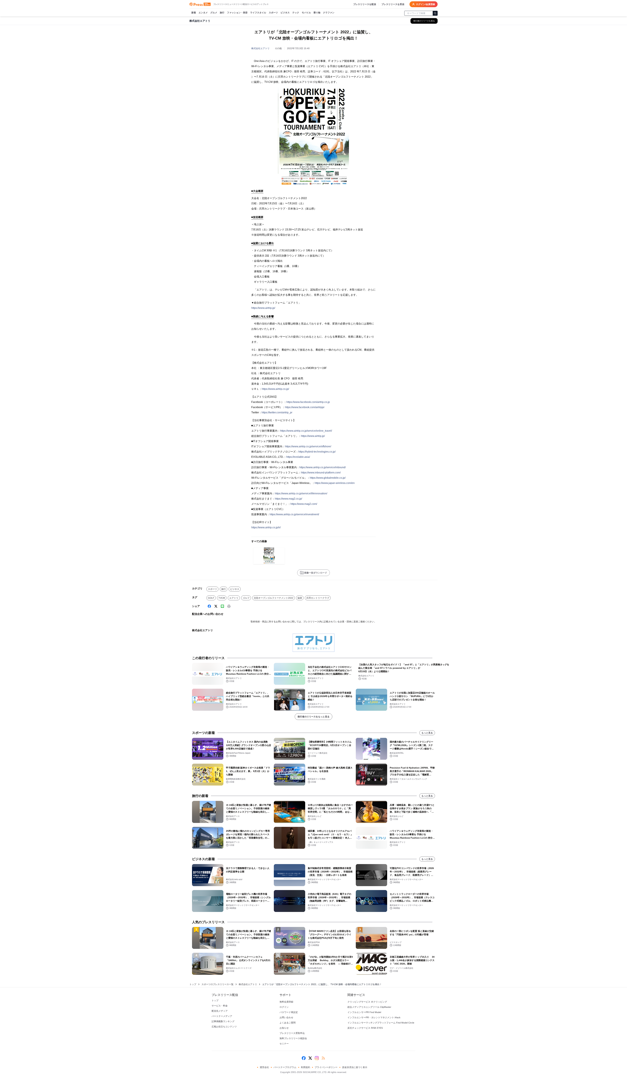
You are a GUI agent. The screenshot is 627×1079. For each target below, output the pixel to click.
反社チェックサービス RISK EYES (365, 1028)
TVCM (221, 598)
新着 (193, 12)
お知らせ (284, 1028)
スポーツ (273, 12)
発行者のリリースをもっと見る (313, 716)
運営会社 (264, 1067)
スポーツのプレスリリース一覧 (217, 984)
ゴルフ (246, 598)
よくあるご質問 (288, 1022)
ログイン (284, 1007)
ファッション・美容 (237, 12)
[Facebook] (209, 606)
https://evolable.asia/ (298, 456)
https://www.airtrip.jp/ (263, 308)
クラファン (328, 12)
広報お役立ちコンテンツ (224, 1026)
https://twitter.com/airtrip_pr (277, 412)
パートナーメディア (222, 1016)
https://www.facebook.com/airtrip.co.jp (308, 402)
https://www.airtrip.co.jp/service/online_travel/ (306, 430)
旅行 (222, 12)
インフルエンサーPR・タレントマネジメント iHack (373, 1017)
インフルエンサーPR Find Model (364, 1012)
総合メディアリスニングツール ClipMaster (369, 1007)
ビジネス (285, 12)
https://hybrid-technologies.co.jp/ (317, 451)
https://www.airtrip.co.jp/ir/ (266, 527)
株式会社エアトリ (260, 48)
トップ (192, 984)
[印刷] (229, 606)
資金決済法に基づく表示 (354, 1067)
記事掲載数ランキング (223, 1021)
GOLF (211, 598)
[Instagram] (317, 1058)
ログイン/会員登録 (425, 4)
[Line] (222, 606)
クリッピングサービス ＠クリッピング (367, 1001)
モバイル (306, 12)
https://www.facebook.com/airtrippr (304, 407)
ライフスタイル (258, 12)
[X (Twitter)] (215, 606)
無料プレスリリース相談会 (293, 1038)
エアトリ (233, 598)
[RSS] (323, 1058)
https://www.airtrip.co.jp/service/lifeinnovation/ (301, 493)
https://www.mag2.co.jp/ (288, 498)
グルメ (213, 12)
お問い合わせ (286, 1017)
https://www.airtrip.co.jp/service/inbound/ (322, 467)
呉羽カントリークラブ (317, 598)
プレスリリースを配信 (364, 4)
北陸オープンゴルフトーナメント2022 (273, 598)
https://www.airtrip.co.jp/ (275, 389)
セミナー (284, 1043)
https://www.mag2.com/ (303, 504)
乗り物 (317, 12)
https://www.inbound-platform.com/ (321, 472)
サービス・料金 (220, 1005)
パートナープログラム (284, 1067)
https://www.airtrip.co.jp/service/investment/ (294, 514)
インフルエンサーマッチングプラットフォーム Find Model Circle (380, 1022)
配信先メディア (220, 1011)
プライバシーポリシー (326, 1067)
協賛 (299, 598)
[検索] (435, 13)
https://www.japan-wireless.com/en (335, 483)
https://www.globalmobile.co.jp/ (328, 477)
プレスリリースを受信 (392, 4)
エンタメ (203, 12)
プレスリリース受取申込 (292, 1033)
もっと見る (427, 732)
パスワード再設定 (289, 1012)
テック (295, 12)
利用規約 (305, 1067)
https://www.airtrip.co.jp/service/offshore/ (308, 446)
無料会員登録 (286, 1001)
